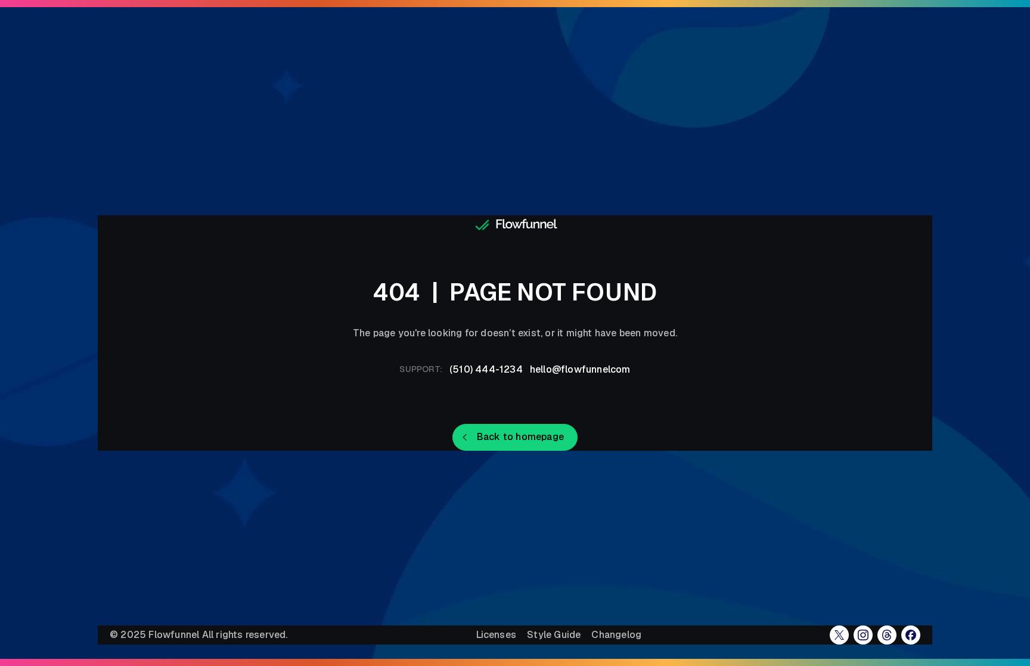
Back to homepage (520, 436)
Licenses (496, 635)
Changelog (616, 635)
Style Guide (554, 635)
